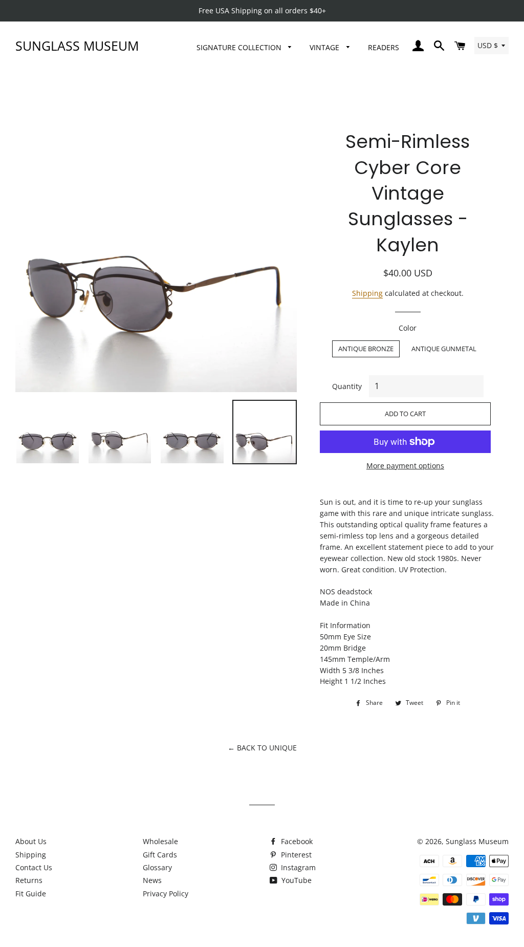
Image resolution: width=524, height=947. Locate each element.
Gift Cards (160, 854)
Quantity (347, 386)
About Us (31, 841)
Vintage (325, 47)
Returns (28, 880)
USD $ (487, 45)
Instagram (297, 867)
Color (408, 328)
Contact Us (33, 867)
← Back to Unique (262, 747)
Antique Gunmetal (443, 348)
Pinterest (295, 854)
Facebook (296, 841)
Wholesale (160, 841)
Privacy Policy (165, 893)
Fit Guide (30, 893)
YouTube (295, 880)
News (152, 880)
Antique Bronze (366, 348)
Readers (383, 47)
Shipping (367, 293)
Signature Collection (239, 47)
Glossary (157, 867)
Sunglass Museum (77, 45)
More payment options (405, 465)
